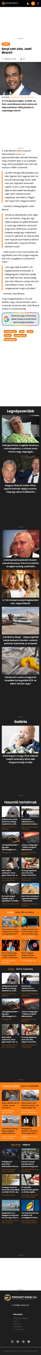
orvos (27, 827)
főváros (32, 937)
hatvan (4, 1171)
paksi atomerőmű (7, 1221)
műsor (7, 335)
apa (10, 852)
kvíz (3, 937)
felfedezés (5, 829)
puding (27, 1222)
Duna (3, 1195)
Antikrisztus (25, 854)
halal (11, 904)
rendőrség (10, 1171)
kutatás (12, 827)
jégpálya (13, 1169)
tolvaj (3, 1169)
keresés (12, 1195)
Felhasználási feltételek (20, 1318)
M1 (22, 1171)
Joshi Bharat (10, 331)
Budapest (24, 1138)
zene (34, 960)
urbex (23, 1113)
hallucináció (25, 829)
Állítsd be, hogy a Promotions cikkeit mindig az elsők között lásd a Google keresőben (23, 319)
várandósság (10, 880)
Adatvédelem (17, 1326)
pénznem (11, 937)
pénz (6, 937)
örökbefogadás (26, 880)
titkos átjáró (33, 1136)
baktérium (34, 1222)
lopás (8, 1169)
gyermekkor (32, 878)
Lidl (22, 1221)
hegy (6, 852)
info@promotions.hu (21, 1305)
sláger (30, 960)
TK (24, 59)
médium (16, 904)
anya (3, 880)
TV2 (21, 331)
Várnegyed (24, 1136)
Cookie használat (18, 1329)
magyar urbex (6, 1111)
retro (25, 960)
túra (3, 852)
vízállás (16, 1221)
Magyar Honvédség (27, 1169)
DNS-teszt (24, 878)
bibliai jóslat (32, 852)
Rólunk (15, 1321)
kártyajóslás (10, 339)
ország (26, 937)
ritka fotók (24, 906)
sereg (36, 1169)
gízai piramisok (33, 904)
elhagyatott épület (31, 1113)
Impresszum (17, 1324)
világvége (24, 852)
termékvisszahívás (30, 1221)
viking (4, 827)
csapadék (9, 1222)
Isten (23, 827)
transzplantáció (7, 878)
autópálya (27, 1171)
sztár (6, 960)
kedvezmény (31, 1197)
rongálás (11, 1138)
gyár (12, 1111)
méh (14, 878)
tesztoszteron (33, 827)
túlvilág (4, 904)
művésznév (5, 962)
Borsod (23, 1111)
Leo (6, 1138)
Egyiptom (24, 904)
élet (8, 904)
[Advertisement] (20, 511)
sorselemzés (20, 335)
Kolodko (4, 1136)
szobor (10, 1136)
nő (17, 878)
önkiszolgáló (25, 1195)
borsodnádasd (7, 1113)
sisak (8, 827)
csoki (23, 1222)
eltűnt (7, 1195)
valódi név (12, 960)
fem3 (30, 331)
